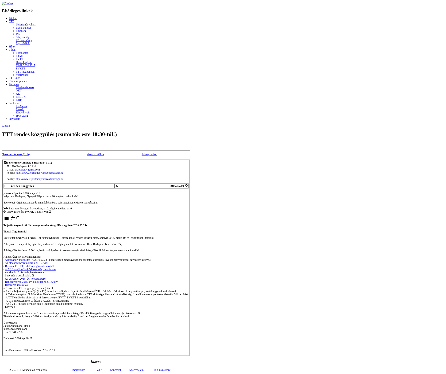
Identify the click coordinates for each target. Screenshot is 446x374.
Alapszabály (22, 37)
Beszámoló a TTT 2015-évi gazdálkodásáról (29, 266)
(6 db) (16, 154)
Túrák (12, 49)
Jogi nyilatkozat (162, 369)
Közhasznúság (24, 40)
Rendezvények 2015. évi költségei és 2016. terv (31, 281)
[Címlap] (7, 3)
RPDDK (21, 96)
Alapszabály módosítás (17, 259)
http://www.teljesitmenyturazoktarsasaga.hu (39, 172)
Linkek (20, 109)
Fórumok (14, 84)
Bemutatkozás (23, 27)
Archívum (14, 103)
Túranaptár (22, 52)
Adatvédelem (136, 369)
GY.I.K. (98, 369)
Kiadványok (22, 112)
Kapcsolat (115, 369)
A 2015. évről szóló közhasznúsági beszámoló (30, 269)
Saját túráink (23, 43)
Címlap (6, 125)
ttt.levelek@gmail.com (27, 169)
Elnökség (21, 30)
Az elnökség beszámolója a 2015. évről (26, 262)
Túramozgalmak (18, 81)
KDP (19, 99)
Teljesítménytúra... (26, 24)
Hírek (12, 46)
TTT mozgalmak (25, 71)
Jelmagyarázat (149, 154)
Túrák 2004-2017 (25, 65)
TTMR (20, 55)
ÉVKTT (20, 68)
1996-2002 (22, 115)
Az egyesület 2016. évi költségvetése (25, 278)
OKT (19, 90)
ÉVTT (19, 59)
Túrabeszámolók (25, 87)
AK (18, 93)
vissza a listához (95, 154)
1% (18, 33)
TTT (11, 21)
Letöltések (21, 106)
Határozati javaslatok (16, 284)
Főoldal (13, 18)
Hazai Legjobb (24, 62)
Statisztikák (22, 74)
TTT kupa (14, 77)
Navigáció (14, 118)
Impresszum (78, 369)
